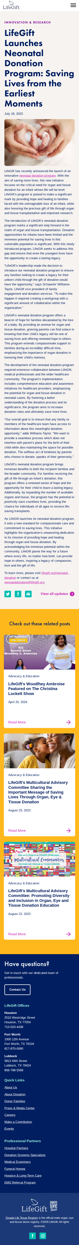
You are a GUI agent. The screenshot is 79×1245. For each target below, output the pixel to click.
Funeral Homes (14, 1169)
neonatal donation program (37, 175)
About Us (10, 1087)
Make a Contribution (18, 1122)
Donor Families (14, 1101)
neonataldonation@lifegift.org (24, 582)
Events (9, 1128)
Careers (9, 1115)
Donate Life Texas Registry (22, 1217)
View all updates (54, 594)
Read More (17, 722)
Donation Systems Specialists (25, 1155)
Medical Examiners (17, 1162)
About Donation (14, 1094)
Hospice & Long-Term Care (23, 1175)
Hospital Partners (16, 1148)
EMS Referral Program (20, 1182)
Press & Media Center (19, 1108)
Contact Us (17, 989)
